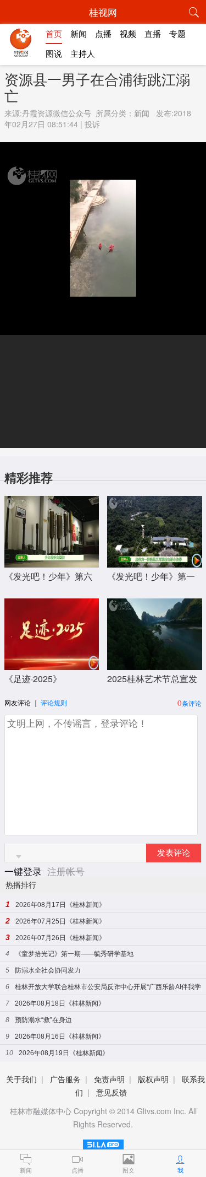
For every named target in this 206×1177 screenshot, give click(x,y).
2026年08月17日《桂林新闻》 (60, 905)
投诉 (92, 123)
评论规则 (54, 702)
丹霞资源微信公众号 (56, 112)
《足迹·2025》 (33, 678)
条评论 (192, 703)
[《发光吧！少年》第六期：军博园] (51, 562)
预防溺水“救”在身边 (43, 1020)
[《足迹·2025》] (51, 664)
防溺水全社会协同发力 (48, 970)
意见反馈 (111, 1092)
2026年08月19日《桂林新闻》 (64, 1053)
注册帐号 (66, 871)
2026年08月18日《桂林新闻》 (60, 1003)
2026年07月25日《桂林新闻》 (60, 921)
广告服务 (65, 1078)
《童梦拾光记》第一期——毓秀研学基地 (74, 954)
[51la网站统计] (103, 1142)
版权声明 (153, 1078)
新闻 (141, 112)
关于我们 (21, 1078)
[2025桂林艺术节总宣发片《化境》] (154, 664)
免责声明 (109, 1078)
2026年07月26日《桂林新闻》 (60, 938)
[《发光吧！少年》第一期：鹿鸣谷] (154, 562)
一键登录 (24, 871)
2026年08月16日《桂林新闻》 (60, 1036)
